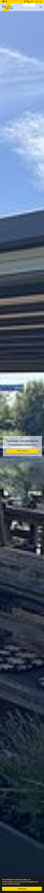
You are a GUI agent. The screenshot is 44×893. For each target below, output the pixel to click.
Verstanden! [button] (22, 889)
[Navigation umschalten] (41, 7)
